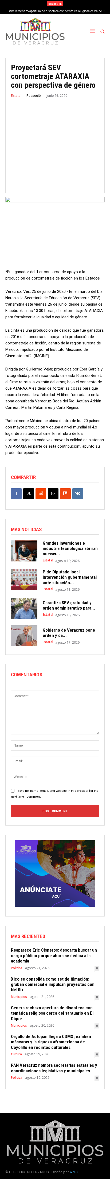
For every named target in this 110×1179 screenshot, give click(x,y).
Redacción (34, 95)
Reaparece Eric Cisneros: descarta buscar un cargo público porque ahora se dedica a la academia (54, 955)
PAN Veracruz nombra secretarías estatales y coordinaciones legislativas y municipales (54, 1068)
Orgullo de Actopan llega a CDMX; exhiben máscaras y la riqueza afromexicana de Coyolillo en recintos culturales (51, 1042)
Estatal (16, 95)
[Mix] (65, 493)
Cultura (16, 1054)
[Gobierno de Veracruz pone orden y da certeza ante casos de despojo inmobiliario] (24, 635)
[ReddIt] (41, 493)
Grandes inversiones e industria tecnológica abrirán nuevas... (70, 548)
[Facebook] (16, 493)
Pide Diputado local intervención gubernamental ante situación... (70, 577)
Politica (16, 968)
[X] (28, 493)
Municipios (19, 996)
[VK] (77, 493)
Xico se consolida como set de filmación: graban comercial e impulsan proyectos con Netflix (53, 984)
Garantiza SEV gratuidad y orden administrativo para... (69, 605)
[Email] (53, 493)
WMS (73, 1172)
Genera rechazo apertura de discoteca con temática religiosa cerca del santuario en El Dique (52, 1013)
